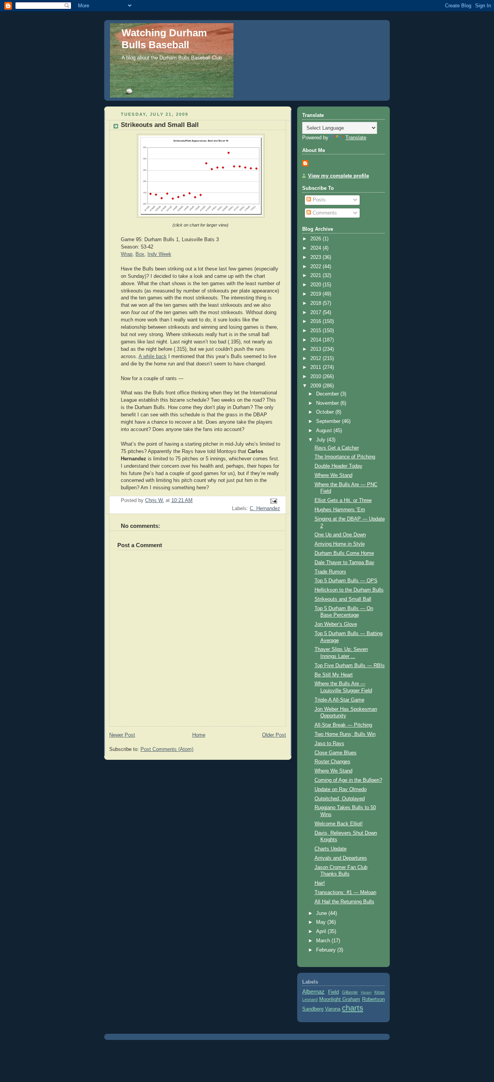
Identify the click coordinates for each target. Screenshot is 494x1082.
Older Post (274, 735)
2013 (316, 349)
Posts (318, 200)
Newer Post (122, 735)
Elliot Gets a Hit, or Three (343, 500)
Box (139, 254)
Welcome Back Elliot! (339, 824)
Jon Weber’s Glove (336, 624)
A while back (153, 356)
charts (352, 1008)
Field (333, 992)
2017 (316, 312)
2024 (316, 248)
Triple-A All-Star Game (339, 700)
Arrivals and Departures (341, 858)
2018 (316, 303)
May (321, 922)
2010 (316, 376)
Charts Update (331, 849)
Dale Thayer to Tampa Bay (344, 562)
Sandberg (312, 1009)
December (328, 394)
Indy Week (159, 254)
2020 (316, 284)
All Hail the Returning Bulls (344, 901)
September (329, 421)
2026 (316, 239)
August (324, 430)
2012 (316, 358)
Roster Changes (332, 761)
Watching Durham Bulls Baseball (164, 39)
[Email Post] (273, 501)
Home (198, 735)
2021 (316, 275)
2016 (316, 321)
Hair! (320, 883)
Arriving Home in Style (340, 544)
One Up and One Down (340, 535)
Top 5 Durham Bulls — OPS (346, 580)
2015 (316, 330)
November (328, 403)
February (326, 950)
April (322, 931)
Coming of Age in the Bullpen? (348, 780)
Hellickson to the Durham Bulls (349, 590)
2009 (316, 386)
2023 (316, 257)
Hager (366, 992)
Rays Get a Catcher (337, 448)
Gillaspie (350, 992)
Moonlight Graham (339, 999)
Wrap (126, 254)
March (324, 940)
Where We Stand (333, 475)
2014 (316, 340)
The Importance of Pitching (345, 457)
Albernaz (313, 991)
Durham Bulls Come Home (344, 553)
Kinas (379, 992)
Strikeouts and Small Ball (343, 599)
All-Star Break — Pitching (343, 725)
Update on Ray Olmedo (341, 789)
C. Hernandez (265, 508)
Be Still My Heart (334, 675)
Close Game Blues (336, 753)
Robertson (373, 999)
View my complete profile (338, 176)
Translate (355, 137)
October (325, 412)
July (321, 440)
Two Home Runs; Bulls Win (345, 734)
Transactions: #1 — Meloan (345, 892)
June (322, 913)
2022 (316, 266)
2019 (316, 294)
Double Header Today (338, 466)
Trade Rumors (330, 572)
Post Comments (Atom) (166, 749)
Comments (324, 213)
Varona (332, 1009)
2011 (316, 367)
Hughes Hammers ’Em (340, 509)
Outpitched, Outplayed (340, 798)
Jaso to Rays (329, 743)
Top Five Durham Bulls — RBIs (350, 665)
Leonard (310, 999)
